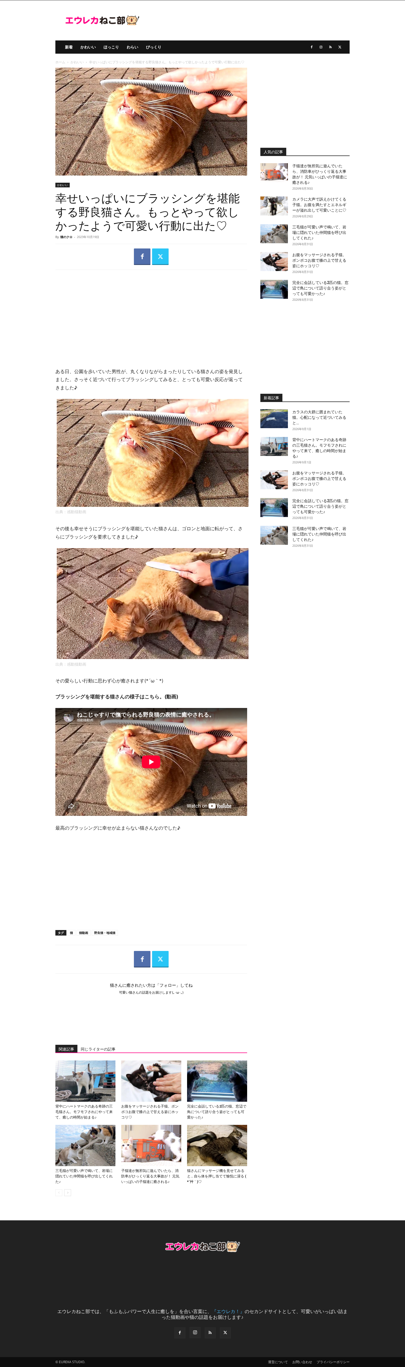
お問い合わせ (302, 1362)
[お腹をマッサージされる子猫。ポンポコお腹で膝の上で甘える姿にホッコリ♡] (151, 1081)
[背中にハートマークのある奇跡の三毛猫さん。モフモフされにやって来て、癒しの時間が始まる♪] (85, 1081)
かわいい (88, 47)
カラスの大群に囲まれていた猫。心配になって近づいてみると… (319, 417)
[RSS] (330, 47)
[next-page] (67, 1192)
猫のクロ (66, 237)
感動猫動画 (76, 512)
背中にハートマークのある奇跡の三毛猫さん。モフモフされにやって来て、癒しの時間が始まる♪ (84, 1111)
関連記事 (66, 1049)
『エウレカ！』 (228, 1311)
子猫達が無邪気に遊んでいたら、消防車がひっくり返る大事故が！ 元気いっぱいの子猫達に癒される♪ (150, 1176)
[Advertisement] (151, 314)
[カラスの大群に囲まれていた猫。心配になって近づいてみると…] (274, 418)
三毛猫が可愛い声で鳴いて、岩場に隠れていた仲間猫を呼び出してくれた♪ (84, 1176)
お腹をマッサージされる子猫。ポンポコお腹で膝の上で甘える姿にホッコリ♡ (150, 1111)
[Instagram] (321, 47)
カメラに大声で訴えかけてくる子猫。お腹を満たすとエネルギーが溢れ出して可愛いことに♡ (319, 204)
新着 (69, 47)
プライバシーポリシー (333, 1362)
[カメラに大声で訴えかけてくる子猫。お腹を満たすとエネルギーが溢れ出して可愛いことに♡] (274, 205)
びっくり (153, 47)
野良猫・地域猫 (104, 933)
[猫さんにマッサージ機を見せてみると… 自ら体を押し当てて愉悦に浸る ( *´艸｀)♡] (217, 1145)
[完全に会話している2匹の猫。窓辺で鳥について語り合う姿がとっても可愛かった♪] (217, 1081)
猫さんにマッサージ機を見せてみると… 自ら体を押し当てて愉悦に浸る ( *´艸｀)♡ (216, 1176)
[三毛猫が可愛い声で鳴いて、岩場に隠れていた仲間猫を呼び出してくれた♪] (85, 1145)
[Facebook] (311, 47)
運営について (278, 1362)
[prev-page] (58, 1192)
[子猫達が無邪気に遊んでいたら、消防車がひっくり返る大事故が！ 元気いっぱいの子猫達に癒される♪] (151, 1145)
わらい (132, 47)
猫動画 (83, 933)
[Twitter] (340, 47)
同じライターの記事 (98, 1049)
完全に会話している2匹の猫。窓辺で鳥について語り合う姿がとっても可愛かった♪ (216, 1111)
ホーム (60, 62)
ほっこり (111, 47)
